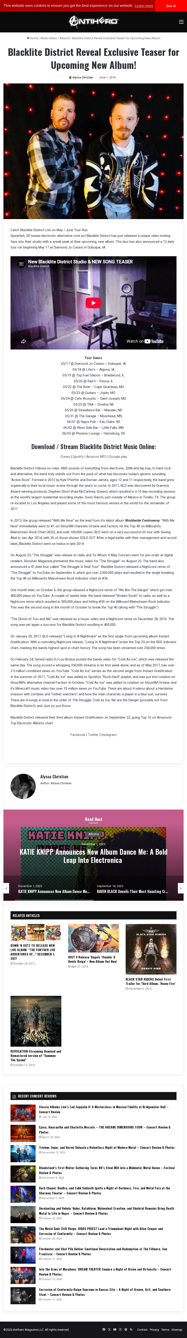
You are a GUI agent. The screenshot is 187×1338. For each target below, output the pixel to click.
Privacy (154, 1329)
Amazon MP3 (96, 457)
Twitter (93, 735)
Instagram (108, 735)
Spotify (78, 457)
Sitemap (176, 1329)
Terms (165, 1329)
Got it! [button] (171, 6)
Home (33, 38)
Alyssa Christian (82, 77)
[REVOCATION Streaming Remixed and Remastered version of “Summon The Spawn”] (35, 1021)
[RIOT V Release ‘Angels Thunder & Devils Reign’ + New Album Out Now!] (93, 938)
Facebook (77, 735)
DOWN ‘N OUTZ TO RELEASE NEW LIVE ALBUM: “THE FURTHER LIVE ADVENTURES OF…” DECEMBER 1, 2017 (32, 952)
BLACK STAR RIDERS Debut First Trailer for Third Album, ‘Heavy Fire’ (151, 981)
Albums (64, 38)
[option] (93, 855)
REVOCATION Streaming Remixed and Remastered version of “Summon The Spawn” (35, 1055)
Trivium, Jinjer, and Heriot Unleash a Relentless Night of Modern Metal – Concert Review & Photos (107, 1147)
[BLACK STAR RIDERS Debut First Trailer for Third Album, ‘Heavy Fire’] (151, 949)
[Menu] (181, 23)
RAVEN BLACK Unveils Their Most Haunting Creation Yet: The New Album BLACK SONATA (94, 855)
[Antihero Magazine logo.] (93, 22)
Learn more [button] (144, 6)
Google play (118, 457)
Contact (142, 1329)
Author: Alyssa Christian (56, 783)
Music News (49, 38)
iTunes (65, 457)
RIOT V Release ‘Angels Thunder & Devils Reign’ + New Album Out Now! (92, 959)
